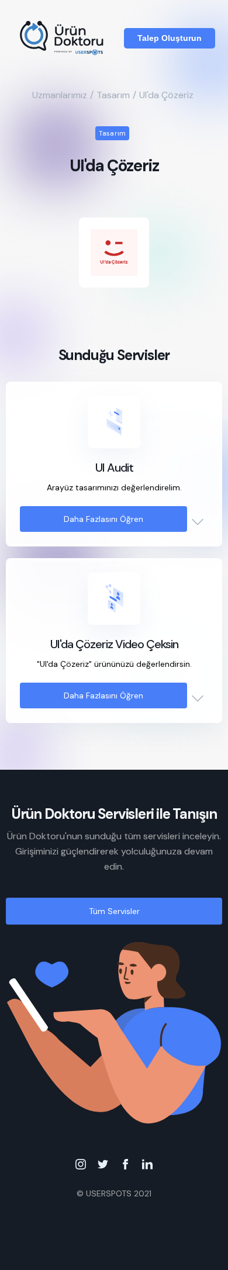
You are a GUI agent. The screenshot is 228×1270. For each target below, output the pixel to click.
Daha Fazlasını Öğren (103, 519)
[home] (63, 38)
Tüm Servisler (114, 911)
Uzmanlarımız (59, 95)
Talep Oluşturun (169, 38)
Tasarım (113, 95)
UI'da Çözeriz (166, 95)
